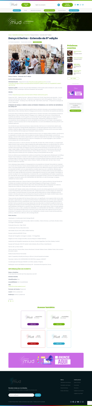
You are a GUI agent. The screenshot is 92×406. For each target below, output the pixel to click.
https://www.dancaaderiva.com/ (37, 81)
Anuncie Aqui (26, 5)
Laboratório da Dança (36, 10)
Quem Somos (77, 382)
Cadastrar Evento (75, 110)
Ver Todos (73, 78)
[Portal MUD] (12, 4)
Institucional (16, 10)
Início (9, 35)
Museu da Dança (73, 10)
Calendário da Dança (49, 10)
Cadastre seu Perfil (78, 393)
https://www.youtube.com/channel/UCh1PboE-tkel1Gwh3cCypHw (30, 94)
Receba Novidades (67, 5)
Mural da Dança (62, 10)
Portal (25, 10)
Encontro (27, 35)
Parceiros (76, 388)
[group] (75, 92)
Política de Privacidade (39, 401)
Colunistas (76, 385)
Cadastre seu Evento (79, 390)
